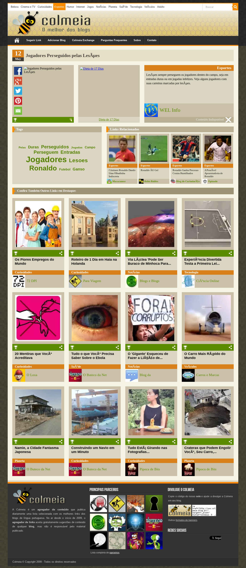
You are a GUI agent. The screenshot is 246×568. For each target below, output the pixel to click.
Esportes (59, 6)
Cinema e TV (28, 6)
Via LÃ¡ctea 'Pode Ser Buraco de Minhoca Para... (149, 261)
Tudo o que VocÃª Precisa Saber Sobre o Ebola (92, 356)
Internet (80, 6)
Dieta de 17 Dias (109, 119)
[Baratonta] (135, 548)
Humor (70, 6)
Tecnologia (136, 6)
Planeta (113, 6)
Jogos (90, 6)
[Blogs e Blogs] (98, 529)
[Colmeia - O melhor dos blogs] (25, 34)
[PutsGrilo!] (154, 548)
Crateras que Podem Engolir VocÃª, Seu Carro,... (207, 450)
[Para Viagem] (117, 511)
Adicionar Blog (57, 40)
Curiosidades (45, 6)
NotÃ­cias (101, 6)
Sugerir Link (33, 40)
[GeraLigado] (117, 529)
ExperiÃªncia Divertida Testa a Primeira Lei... (202, 261)
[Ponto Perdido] (154, 511)
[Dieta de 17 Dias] (92, 68)
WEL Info (170, 110)
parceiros (114, 552)
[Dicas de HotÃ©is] (98, 511)
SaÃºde (123, 6)
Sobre (137, 40)
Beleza (14, 6)
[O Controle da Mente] (135, 529)
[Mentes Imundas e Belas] (98, 548)
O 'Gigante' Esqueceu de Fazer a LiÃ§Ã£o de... (148, 356)
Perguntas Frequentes (114, 40)
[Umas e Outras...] (117, 548)
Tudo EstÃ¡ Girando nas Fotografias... (147, 450)
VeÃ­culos (149, 6)
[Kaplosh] (135, 511)
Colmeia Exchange (83, 40)
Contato (151, 40)
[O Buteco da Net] (154, 529)
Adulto (160, 6)
